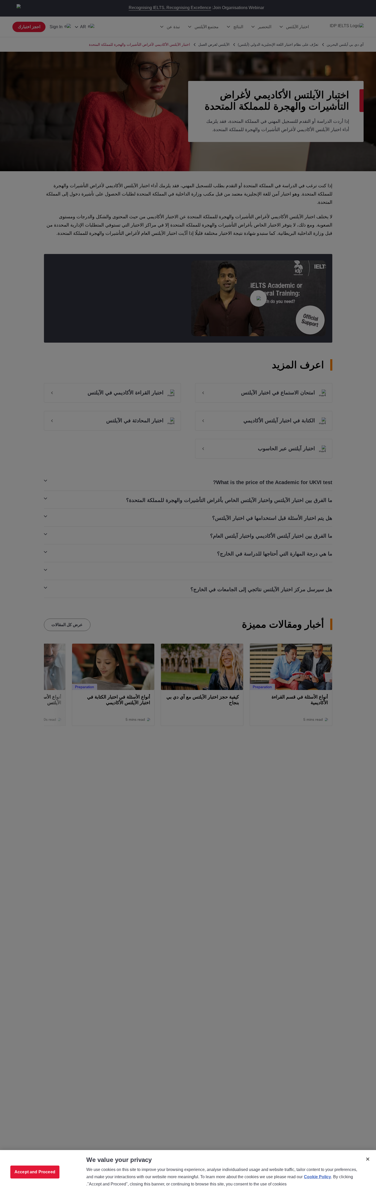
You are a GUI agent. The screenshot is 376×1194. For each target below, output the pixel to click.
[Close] (367, 1159)
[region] (188, 1172)
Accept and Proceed (34, 1172)
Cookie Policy (317, 1177)
